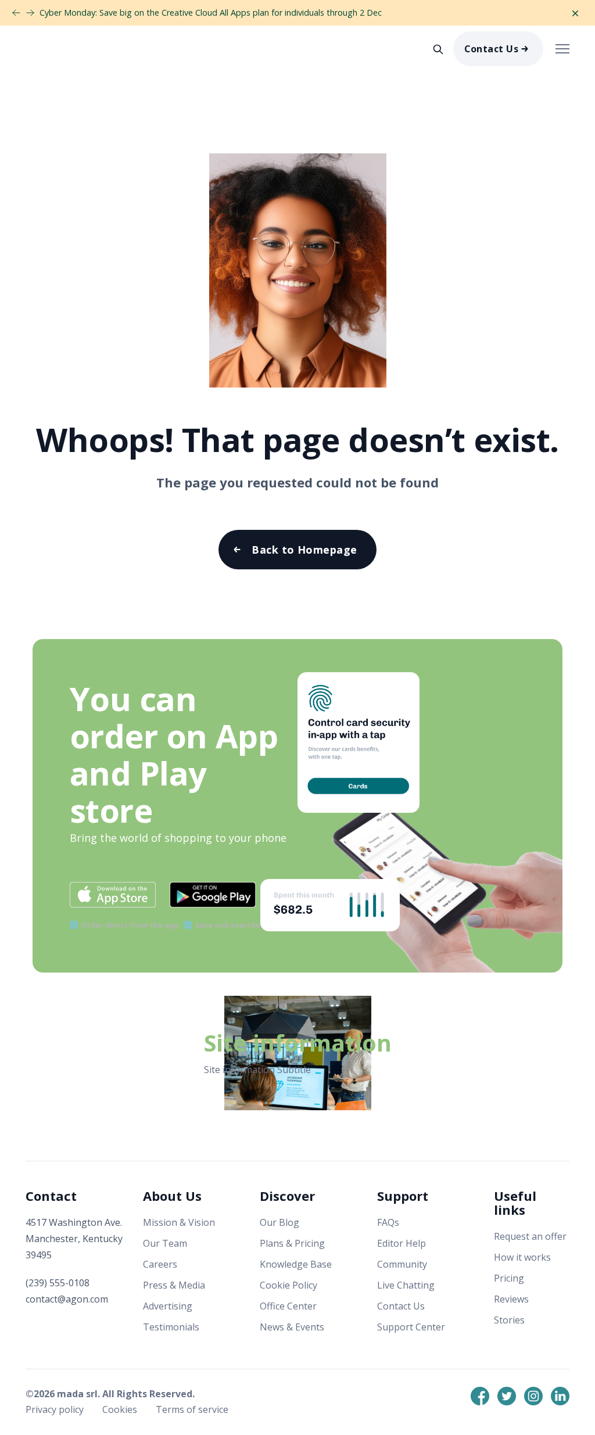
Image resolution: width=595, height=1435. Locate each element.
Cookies (120, 1409)
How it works (522, 1257)
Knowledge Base (296, 1264)
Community (402, 1264)
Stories (509, 1320)
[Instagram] (533, 1396)
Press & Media (174, 1285)
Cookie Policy (288, 1285)
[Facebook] (480, 1396)
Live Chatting (406, 1285)
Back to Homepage (304, 550)
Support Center (411, 1327)
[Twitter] (506, 1396)
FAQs (388, 1222)
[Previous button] (30, 12)
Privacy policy (56, 1409)
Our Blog (279, 1222)
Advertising (167, 1306)
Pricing (509, 1278)
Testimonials (171, 1327)
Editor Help (401, 1243)
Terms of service (192, 1409)
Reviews (511, 1299)
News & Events (292, 1327)
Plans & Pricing (292, 1243)
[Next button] (16, 12)
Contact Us (491, 48)
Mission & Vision (179, 1222)
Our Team (165, 1243)
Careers (160, 1264)
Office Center (288, 1306)
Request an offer (530, 1236)
